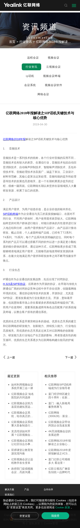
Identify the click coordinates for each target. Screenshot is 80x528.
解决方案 (9, 489)
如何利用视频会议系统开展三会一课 (22, 386)
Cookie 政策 (63, 507)
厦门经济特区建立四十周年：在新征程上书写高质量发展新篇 (59, 395)
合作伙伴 (48, 489)
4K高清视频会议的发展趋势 (59, 433)
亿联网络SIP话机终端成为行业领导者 (60, 386)
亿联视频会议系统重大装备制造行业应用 (22, 423)
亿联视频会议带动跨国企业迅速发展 (59, 423)
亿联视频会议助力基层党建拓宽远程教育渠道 (22, 405)
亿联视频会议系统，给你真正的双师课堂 (22, 414)
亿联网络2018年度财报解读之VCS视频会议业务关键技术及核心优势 (59, 451)
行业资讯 (25, 41)
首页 (12, 41)
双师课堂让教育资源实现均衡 (22, 451)
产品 (26, 489)
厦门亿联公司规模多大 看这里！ (59, 461)
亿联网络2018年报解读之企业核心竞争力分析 (59, 442)
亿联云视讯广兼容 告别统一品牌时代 (59, 470)
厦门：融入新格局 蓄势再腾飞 (59, 405)
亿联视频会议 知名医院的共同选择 (22, 395)
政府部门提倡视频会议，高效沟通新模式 (22, 470)
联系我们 (9, 494)
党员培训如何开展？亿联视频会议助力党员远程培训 (22, 433)
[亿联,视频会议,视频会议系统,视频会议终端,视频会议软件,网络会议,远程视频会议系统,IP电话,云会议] (22, 5)
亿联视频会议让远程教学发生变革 (22, 461)
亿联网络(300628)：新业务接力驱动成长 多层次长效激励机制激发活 (59, 414)
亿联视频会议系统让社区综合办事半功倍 (22, 442)
